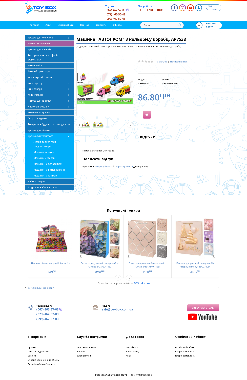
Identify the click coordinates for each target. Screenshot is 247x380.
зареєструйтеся (124, 166)
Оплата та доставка (38, 351)
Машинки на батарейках (47, 163)
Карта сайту (132, 351)
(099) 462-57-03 (115, 18)
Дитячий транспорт (39, 71)
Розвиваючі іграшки (39, 112)
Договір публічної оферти (41, 287)
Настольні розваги (38, 106)
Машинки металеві (123, 46)
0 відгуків (162, 61)
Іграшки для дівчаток (40, 130)
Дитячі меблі (35, 65)
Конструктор (35, 83)
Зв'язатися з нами (203, 307)
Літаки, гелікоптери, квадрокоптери (45, 144)
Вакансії (32, 355)
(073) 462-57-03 (115, 14)
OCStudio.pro (142, 283)
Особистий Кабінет (185, 347)
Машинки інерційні (44, 152)
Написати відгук (179, 61)
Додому (80, 46)
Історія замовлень (185, 351)
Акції (128, 355)
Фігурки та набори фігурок (43, 187)
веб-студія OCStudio (141, 374)
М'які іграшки (35, 94)
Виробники (132, 347)
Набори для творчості (40, 100)
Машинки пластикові (45, 175)
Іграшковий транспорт (99, 46)
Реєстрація (211, 9)
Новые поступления (39, 43)
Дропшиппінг (84, 355)
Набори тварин (36, 181)
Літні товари (35, 89)
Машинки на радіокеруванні (49, 169)
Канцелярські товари (40, 77)
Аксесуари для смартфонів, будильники (43, 57)
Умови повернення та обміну (43, 359)
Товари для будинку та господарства (49, 124)
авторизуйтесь (102, 166)
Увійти (211, 6)
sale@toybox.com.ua (117, 309)
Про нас (32, 347)
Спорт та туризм (37, 118)
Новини (81, 351)
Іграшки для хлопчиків (40, 37)
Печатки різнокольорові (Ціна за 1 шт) (51, 263)
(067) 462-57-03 (115, 10)
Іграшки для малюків (39, 49)
